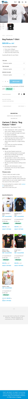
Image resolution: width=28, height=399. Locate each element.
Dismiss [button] (19, 397)
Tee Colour (5, 66)
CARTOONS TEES (9, 35)
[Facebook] (19, 94)
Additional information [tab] (14, 115)
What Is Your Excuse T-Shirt (5, 250)
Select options (6, 229)
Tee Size (4, 60)
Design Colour (6, 72)
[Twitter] (22, 94)
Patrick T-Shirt (5, 286)
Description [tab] (14, 113)
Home (3, 35)
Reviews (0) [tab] (14, 118)
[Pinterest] (24, 94)
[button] (15, 2)
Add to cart (16, 81)
